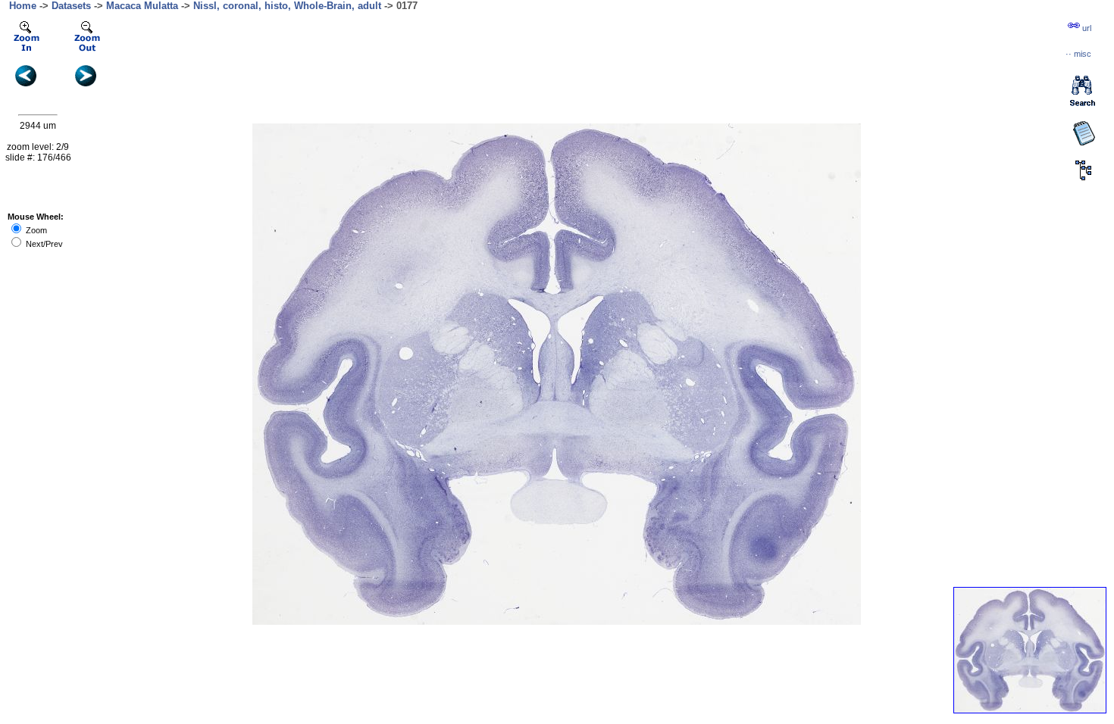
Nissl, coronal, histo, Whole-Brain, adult (287, 5)
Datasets (71, 5)
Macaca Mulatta (142, 5)
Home (22, 5)
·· (1078, 53)
